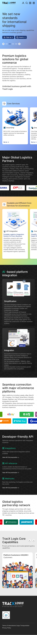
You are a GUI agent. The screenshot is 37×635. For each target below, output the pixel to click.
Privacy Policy (6, 628)
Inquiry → (22, 37)
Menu (30, 3)
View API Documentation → (10, 457)
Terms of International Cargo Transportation (15, 625)
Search (27, 3)
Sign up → (9, 37)
